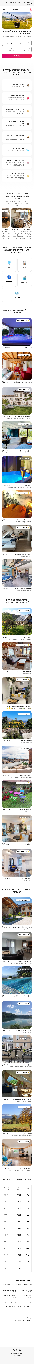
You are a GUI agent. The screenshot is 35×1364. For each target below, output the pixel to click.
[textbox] (24, 50)
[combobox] (17, 44)
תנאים (14, 1355)
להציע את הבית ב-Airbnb (10, 9)
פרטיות (19, 1355)
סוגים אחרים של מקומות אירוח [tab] (24, 1284)
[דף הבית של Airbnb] (30, 9)
